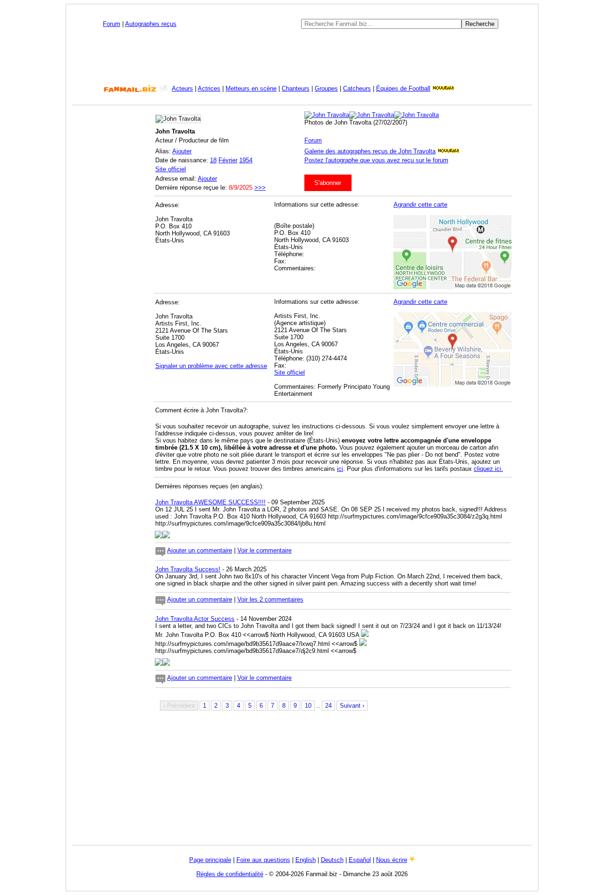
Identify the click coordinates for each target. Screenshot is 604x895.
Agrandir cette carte (420, 204)
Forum (111, 23)
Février (227, 160)
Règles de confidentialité (229, 874)
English (305, 859)
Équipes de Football (403, 88)
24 (328, 705)
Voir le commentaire (264, 550)
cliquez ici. (488, 468)
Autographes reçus (150, 23)
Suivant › (352, 705)
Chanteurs (296, 88)
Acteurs (182, 88)
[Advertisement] (302, 56)
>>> (260, 187)
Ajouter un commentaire (199, 550)
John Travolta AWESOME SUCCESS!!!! (210, 502)
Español (360, 859)
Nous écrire (391, 859)
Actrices (209, 88)
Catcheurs (357, 88)
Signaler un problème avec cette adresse (211, 365)
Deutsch (332, 859)
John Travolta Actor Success (195, 618)
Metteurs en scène (251, 88)
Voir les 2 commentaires (270, 599)
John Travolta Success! (187, 569)
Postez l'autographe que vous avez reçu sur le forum (376, 160)
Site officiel (170, 169)
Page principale (210, 859)
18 (213, 160)
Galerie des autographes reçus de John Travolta (370, 151)
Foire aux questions (263, 859)
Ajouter (182, 151)
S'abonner (327, 182)
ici (340, 468)
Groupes (326, 88)
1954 (245, 160)
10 (308, 705)
